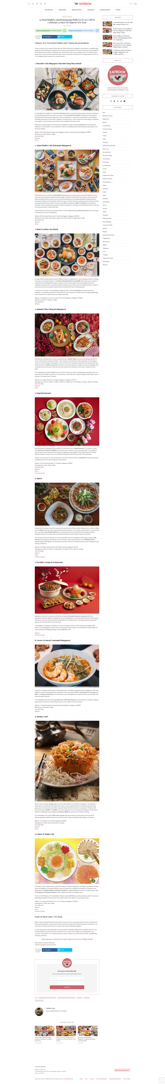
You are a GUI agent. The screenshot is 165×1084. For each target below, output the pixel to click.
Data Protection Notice (115, 1079)
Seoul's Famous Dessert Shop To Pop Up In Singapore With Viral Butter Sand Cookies (122, 30)
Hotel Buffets (39, 1000)
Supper (105, 245)
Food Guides (62, 9)
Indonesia (105, 188)
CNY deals (79, 997)
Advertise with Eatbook (122, 1070)
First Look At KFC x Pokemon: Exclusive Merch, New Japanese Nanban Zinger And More (122, 45)
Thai (104, 251)
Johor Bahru (106, 202)
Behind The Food (76, 9)
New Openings (107, 221)
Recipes (118, 9)
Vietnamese (106, 261)
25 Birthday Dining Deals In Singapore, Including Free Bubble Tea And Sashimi (86, 1039)
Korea (104, 205)
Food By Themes (67, 16)
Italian (104, 192)
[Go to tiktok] (45, 3)
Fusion (105, 169)
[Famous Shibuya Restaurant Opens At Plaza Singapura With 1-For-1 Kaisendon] (107, 38)
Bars (104, 112)
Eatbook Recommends (109, 145)
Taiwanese (106, 248)
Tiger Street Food (108, 258)
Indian (104, 185)
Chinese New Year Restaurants (66, 997)
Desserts (105, 142)
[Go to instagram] (37, 3)
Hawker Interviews (108, 175)
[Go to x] (29, 3)
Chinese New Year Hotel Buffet (47, 997)
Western (105, 264)
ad (36, 997)
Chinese (105, 132)
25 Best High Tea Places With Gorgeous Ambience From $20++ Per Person (44, 1039)
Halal (104, 172)
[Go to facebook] (33, 3)
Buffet (104, 122)
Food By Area (106, 152)
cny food (86, 997)
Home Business (107, 182)
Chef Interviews (107, 129)
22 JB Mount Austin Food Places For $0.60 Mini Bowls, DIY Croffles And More (122, 52)
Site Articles (106, 241)
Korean (105, 208)
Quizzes (105, 228)
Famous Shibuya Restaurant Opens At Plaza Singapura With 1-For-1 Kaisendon (123, 38)
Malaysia (105, 215)
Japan (104, 195)
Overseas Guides (105, 9)
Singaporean (106, 238)
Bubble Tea (106, 119)
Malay (104, 212)
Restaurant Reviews (108, 235)
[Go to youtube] (41, 3)
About (81, 1079)
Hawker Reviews (107, 178)
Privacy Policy (126, 1079)
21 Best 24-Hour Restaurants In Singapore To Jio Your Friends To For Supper (66, 1039)
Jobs (86, 1079)
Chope (104, 135)
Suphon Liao (50, 1008)
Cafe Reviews (107, 125)
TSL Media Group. (68, 1079)
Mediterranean (107, 218)
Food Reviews (49, 9)
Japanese (105, 198)
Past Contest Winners (102, 1079)
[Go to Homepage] (82, 3)
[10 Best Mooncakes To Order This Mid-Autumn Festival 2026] (107, 23)
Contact (92, 1079)
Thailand (105, 255)
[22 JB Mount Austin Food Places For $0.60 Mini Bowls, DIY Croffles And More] (107, 52)
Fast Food (105, 149)
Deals (104, 139)
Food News (90, 9)
